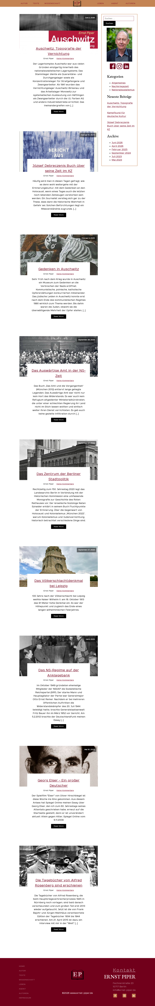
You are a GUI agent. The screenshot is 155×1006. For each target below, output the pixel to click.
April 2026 (117, 146)
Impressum (25, 998)
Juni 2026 (117, 142)
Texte (36, 3)
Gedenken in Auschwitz (58, 269)
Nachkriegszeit (120, 86)
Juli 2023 (117, 156)
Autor (24, 3)
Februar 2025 (119, 149)
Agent (114, 3)
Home (22, 966)
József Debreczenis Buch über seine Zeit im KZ (120, 126)
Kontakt (124, 970)
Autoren (130, 3)
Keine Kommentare (65, 59)
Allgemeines (118, 83)
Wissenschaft (52, 3)
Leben (100, 3)
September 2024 (121, 153)
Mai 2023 (117, 160)
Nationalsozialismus (123, 90)
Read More (59, 112)
